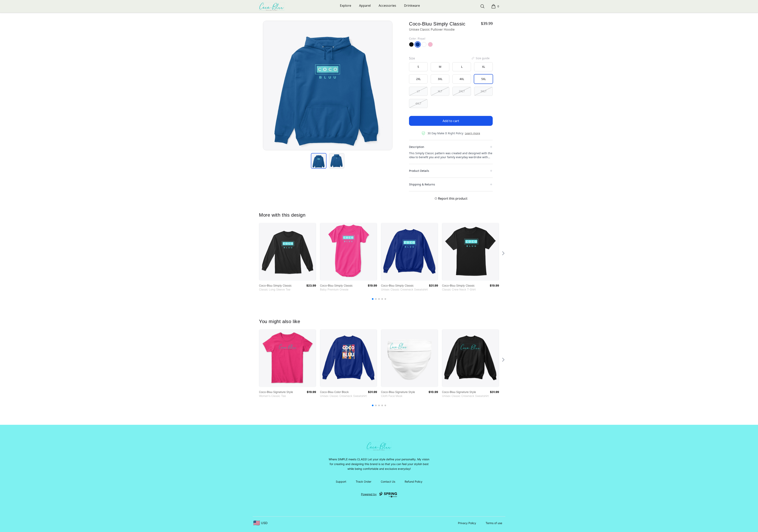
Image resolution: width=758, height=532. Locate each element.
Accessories (387, 5)
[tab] (318, 160)
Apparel (365, 5)
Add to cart (451, 121)
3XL (440, 79)
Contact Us (388, 481)
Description (416, 147)
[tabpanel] (327, 85)
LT (418, 91)
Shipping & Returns (422, 184)
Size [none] (412, 58)
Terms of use (494, 523)
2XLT (462, 91)
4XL (462, 79)
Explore (345, 5)
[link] (287, 251)
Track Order (363, 481)
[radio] (418, 66)
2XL (418, 79)
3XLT (483, 91)
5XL (483, 79)
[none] (480, 58)
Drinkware (412, 5)
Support (341, 481)
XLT (440, 91)
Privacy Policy (467, 523)
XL (483, 67)
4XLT (418, 103)
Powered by (369, 494)
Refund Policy (413, 481)
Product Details (419, 171)
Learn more (472, 133)
